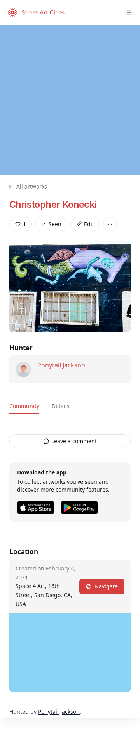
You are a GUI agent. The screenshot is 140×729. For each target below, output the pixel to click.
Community (24, 406)
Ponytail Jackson (61, 365)
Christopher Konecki (52, 204)
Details (61, 406)
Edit (89, 224)
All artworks (31, 186)
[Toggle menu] (129, 12)
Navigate (106, 586)
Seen (55, 224)
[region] (70, 100)
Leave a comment (74, 441)
